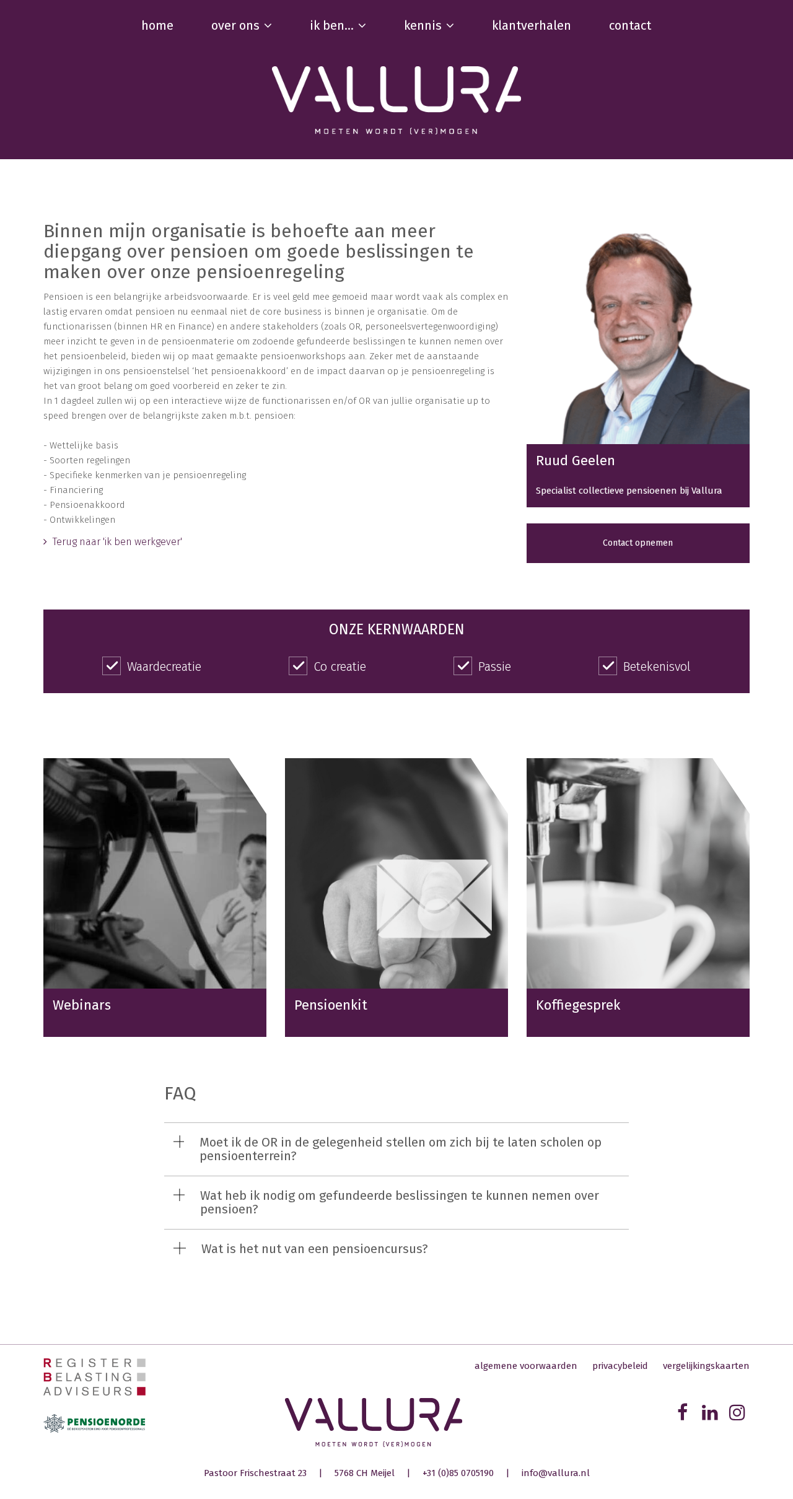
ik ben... (332, 25)
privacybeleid (620, 1365)
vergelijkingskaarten (706, 1365)
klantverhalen (531, 25)
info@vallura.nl (556, 1473)
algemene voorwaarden (526, 1365)
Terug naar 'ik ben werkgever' (116, 542)
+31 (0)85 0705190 (458, 1473)
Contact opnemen (638, 543)
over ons (235, 25)
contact (630, 25)
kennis (423, 25)
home (157, 25)
